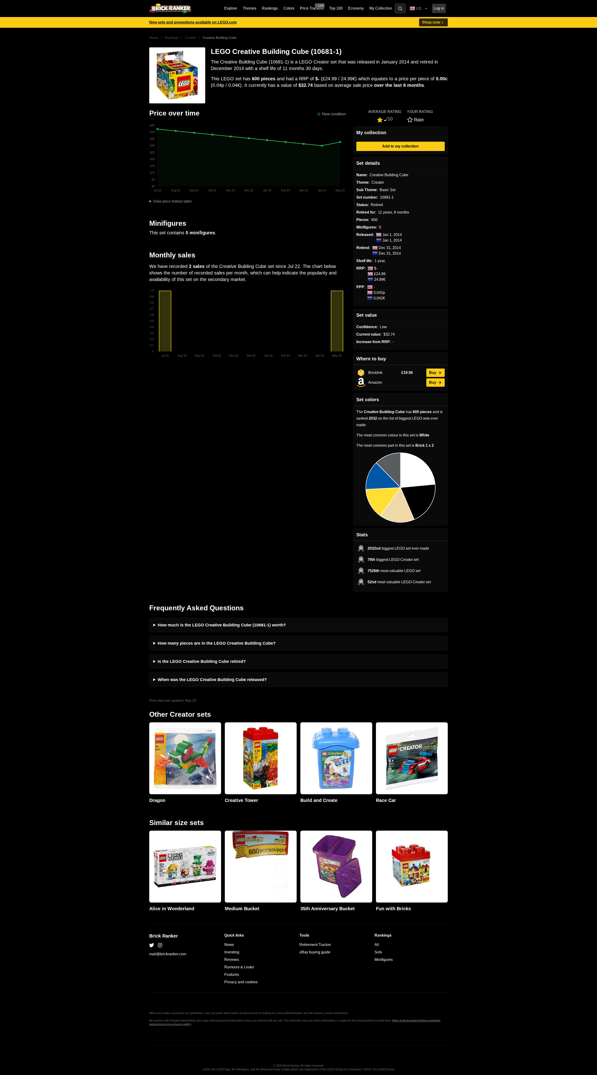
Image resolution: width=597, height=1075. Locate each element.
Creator (190, 37)
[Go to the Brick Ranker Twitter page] (151, 945)
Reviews (231, 960)
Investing (231, 952)
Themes (249, 8)
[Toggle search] (400, 8)
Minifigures (384, 960)
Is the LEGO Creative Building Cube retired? (202, 661)
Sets (378, 952)
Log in (439, 8)
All (377, 945)
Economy (356, 8)
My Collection (380, 8)
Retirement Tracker (315, 945)
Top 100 (336, 8)
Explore (230, 8)
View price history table (172, 201)
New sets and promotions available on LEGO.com (193, 22)
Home (153, 37)
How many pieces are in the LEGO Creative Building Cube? (217, 643)
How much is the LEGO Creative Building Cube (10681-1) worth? (222, 625)
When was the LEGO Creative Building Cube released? (212, 679)
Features (231, 975)
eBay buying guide (314, 952)
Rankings (270, 8)
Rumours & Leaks (239, 967)
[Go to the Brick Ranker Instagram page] (160, 945)
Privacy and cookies (241, 982)
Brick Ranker (163, 935)
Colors (288, 8)
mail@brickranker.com (167, 954)
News (229, 945)
